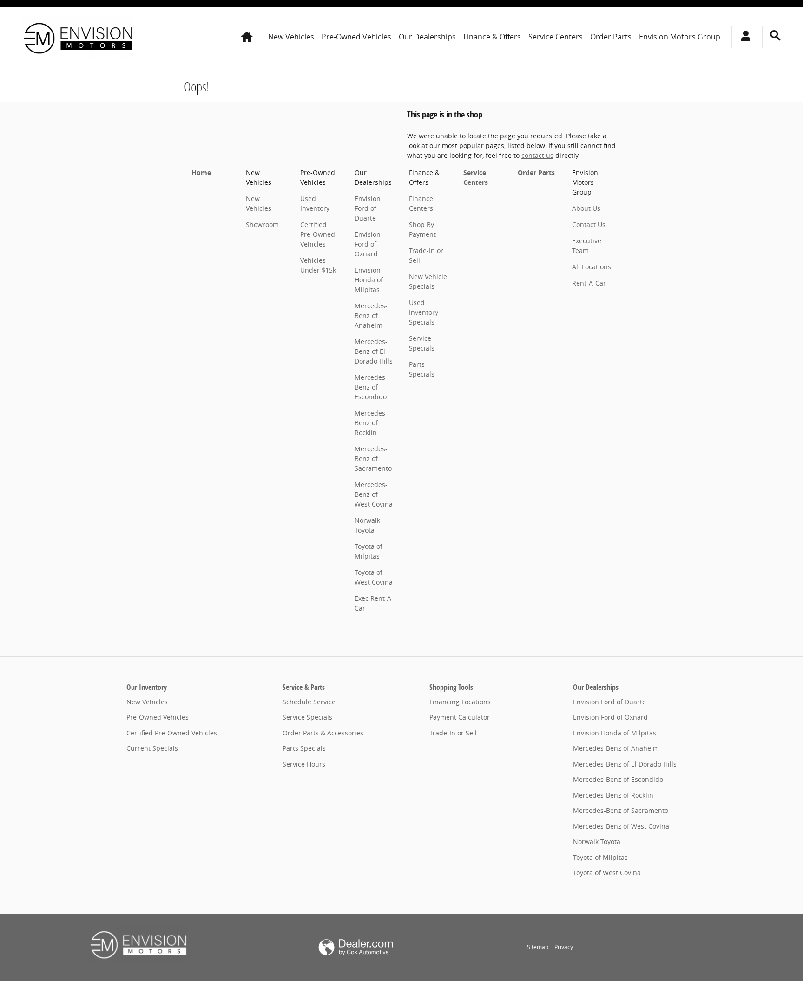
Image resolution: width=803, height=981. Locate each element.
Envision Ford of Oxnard (368, 244)
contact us (537, 155)
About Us (586, 208)
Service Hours (304, 764)
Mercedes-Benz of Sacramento (373, 458)
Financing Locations (460, 701)
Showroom (262, 224)
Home (201, 172)
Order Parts (611, 37)
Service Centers (555, 37)
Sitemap (537, 947)
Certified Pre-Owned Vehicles (317, 234)
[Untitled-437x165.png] (138, 943)
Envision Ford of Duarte (368, 208)
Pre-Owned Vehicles (356, 37)
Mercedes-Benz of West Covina (374, 494)
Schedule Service (309, 701)
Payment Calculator (459, 717)
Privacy (563, 947)
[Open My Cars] (743, 37)
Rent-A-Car (589, 283)
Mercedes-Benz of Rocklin (371, 423)
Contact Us (589, 224)
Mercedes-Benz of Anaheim (371, 315)
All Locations (591, 266)
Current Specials (152, 748)
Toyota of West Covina (607, 872)
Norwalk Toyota (596, 841)
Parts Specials (304, 748)
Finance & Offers (492, 37)
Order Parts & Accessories (323, 732)
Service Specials (307, 717)
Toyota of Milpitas (600, 857)
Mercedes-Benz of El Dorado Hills (374, 351)
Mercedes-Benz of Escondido (371, 387)
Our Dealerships (427, 37)
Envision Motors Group (679, 37)
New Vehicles (291, 37)
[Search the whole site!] (775, 35)
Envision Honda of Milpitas (369, 280)
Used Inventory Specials (423, 312)
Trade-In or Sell (453, 732)
